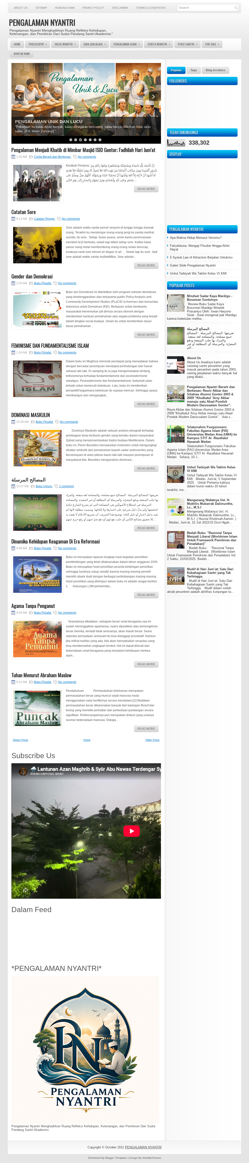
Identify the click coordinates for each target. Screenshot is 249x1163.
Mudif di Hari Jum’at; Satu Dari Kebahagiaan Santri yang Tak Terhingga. (210, 572)
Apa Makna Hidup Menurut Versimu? (196, 238)
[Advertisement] (86, 937)
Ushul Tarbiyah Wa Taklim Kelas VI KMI (198, 273)
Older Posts (152, 739)
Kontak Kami (22, 54)
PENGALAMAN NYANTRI (42, 22)
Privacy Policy (93, 7)
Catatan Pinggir (44, 219)
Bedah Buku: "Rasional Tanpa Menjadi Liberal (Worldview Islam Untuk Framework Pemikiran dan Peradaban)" (212, 538)
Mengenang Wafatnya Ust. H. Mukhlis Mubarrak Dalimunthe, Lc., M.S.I (210, 503)
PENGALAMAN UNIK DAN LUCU (48, 121)
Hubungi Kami (64, 7)
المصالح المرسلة (28, 479)
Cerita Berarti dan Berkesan (52, 157)
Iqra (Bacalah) (95, 44)
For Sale (212, 44)
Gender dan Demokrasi (32, 276)
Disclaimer (120, 7)
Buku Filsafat (43, 283)
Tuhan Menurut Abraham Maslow (41, 675)
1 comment (66, 486)
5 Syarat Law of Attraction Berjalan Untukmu (201, 257)
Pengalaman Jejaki (127, 44)
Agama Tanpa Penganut (33, 605)
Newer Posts (20, 739)
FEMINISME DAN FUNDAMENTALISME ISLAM (50, 345)
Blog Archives (215, 70)
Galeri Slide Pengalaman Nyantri (193, 265)
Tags (193, 70)
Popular (176, 70)
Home (17, 44)
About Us (20, 7)
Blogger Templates (116, 1157)
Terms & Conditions (151, 7)
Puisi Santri (187, 44)
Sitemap (41, 7)
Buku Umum (44, 486)
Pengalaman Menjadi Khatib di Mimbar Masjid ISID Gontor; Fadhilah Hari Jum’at (83, 149)
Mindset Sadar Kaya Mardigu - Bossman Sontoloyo (209, 298)
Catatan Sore (23, 211)
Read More (146, 189)
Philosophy (38, 44)
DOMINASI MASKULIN (30, 414)
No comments (87, 157)
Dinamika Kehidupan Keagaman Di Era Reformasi (55, 541)
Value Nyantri (65, 44)
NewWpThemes (151, 1157)
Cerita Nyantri (159, 44)
